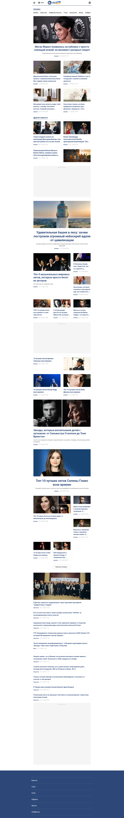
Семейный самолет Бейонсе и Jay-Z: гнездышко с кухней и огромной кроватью (76, 78)
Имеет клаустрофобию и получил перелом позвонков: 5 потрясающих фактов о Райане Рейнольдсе (81, 511)
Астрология (73, 12)
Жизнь (81, 12)
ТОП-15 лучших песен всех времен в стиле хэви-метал (41, 312)
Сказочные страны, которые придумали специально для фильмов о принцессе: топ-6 (74, 106)
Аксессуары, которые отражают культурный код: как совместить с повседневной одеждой (81, 291)
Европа (34, 780)
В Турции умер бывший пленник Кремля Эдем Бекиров (53, 687)
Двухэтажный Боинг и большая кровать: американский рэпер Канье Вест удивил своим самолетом (46, 78)
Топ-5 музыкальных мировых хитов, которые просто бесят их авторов (51, 277)
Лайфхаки (88, 12)
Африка (34, 799)
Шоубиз (35, 12)
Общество (43, 12)
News (34, 648)
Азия (33, 793)
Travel (66, 12)
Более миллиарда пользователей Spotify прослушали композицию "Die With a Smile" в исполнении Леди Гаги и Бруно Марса (76, 141)
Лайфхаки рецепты (55, 12)
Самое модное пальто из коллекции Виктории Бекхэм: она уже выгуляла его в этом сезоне (47, 139)
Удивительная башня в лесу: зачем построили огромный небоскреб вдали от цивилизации (62, 236)
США (33, 787)
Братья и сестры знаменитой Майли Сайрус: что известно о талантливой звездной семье (81, 314)
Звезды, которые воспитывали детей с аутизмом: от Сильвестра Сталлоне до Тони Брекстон (59, 433)
